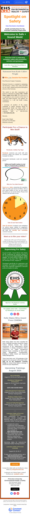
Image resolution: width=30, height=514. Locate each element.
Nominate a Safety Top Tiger (15, 150)
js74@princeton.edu (17, 469)
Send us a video (8, 187)
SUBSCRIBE (15, 464)
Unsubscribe (6, 504)
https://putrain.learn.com (14, 431)
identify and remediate (20, 230)
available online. (19, 474)
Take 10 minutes (7, 225)
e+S (18, 184)
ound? (21, 184)
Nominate (5, 153)
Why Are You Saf (12, 184)
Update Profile (13, 504)
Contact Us (15, 489)
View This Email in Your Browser (15, 26)
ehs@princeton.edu (9, 113)
